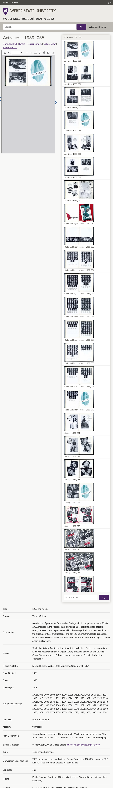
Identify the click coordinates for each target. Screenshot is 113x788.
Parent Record (10, 47)
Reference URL (34, 44)
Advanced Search (97, 27)
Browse (14, 2)
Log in (109, 2)
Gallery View (49, 44)
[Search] (81, 27)
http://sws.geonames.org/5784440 (83, 744)
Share (22, 44)
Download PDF (10, 44)
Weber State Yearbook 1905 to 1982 (28, 18)
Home (6, 2)
